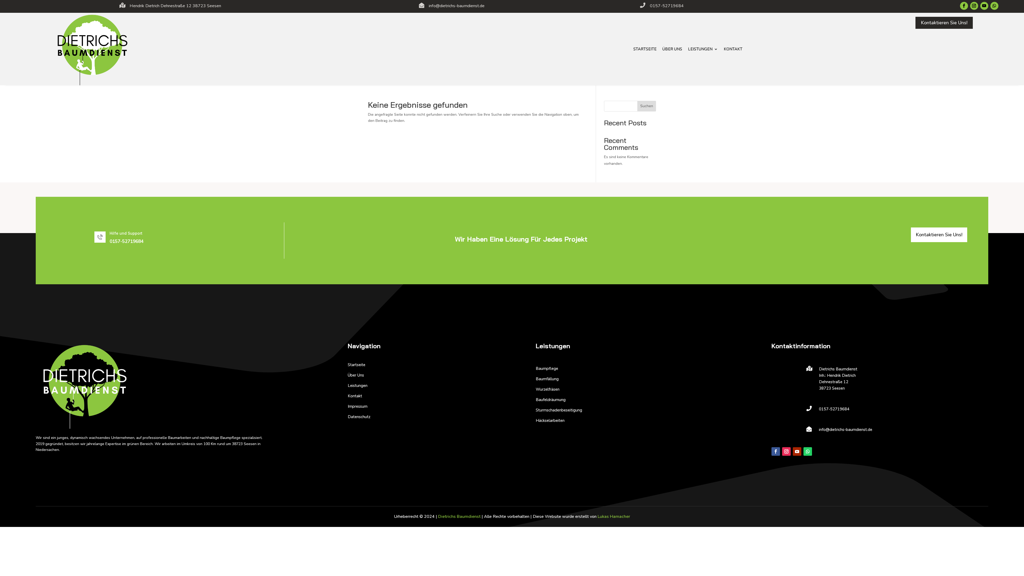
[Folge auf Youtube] (984, 6)
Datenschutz (359, 416)
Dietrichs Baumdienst (459, 516)
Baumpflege (547, 368)
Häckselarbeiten (550, 420)
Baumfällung (547, 379)
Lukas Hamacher (614, 516)
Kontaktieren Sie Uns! (944, 22)
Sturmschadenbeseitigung (559, 410)
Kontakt (733, 49)
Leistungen (700, 49)
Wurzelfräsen (547, 389)
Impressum (357, 406)
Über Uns (672, 49)
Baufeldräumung (551, 399)
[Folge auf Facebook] (964, 6)
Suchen (646, 106)
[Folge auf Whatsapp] (994, 6)
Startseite (645, 49)
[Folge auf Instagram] (974, 6)
